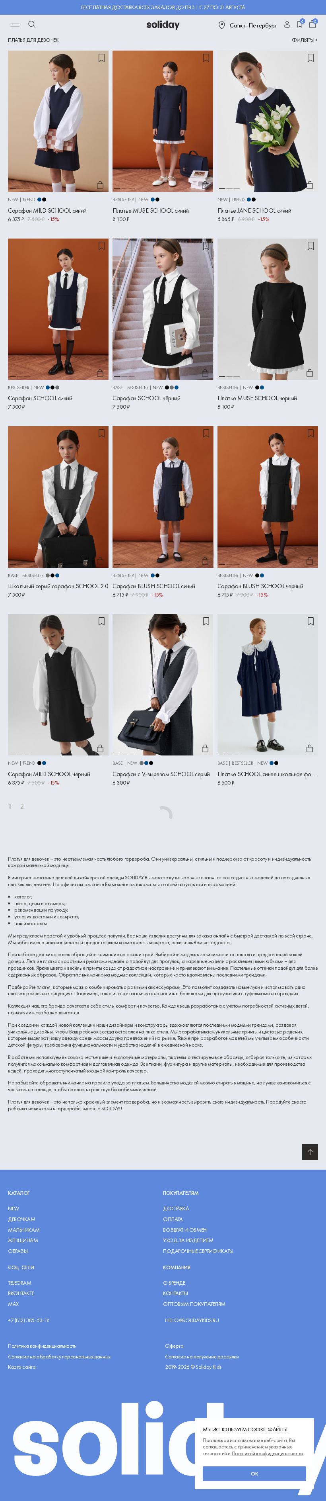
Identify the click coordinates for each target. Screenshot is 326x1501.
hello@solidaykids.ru (192, 1320)
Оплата (172, 1219)
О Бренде (174, 1283)
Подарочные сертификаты (198, 1251)
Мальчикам (23, 1230)
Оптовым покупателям (194, 1304)
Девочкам (21, 1219)
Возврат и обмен (185, 1230)
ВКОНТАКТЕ (21, 1293)
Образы (17, 1251)
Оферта (174, 1345)
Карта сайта (21, 1366)
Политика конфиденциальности (42, 1345)
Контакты (175, 1293)
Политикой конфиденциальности (267, 1453)
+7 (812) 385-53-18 (28, 1320)
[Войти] (287, 25)
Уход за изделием (188, 1240)
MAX (13, 1304)
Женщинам (23, 1240)
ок (254, 1473)
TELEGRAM (19, 1283)
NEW (13, 1208)
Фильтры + (305, 40)
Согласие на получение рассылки (202, 1356)
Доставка (176, 1208)
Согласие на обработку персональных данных (59, 1356)
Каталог (19, 1192)
